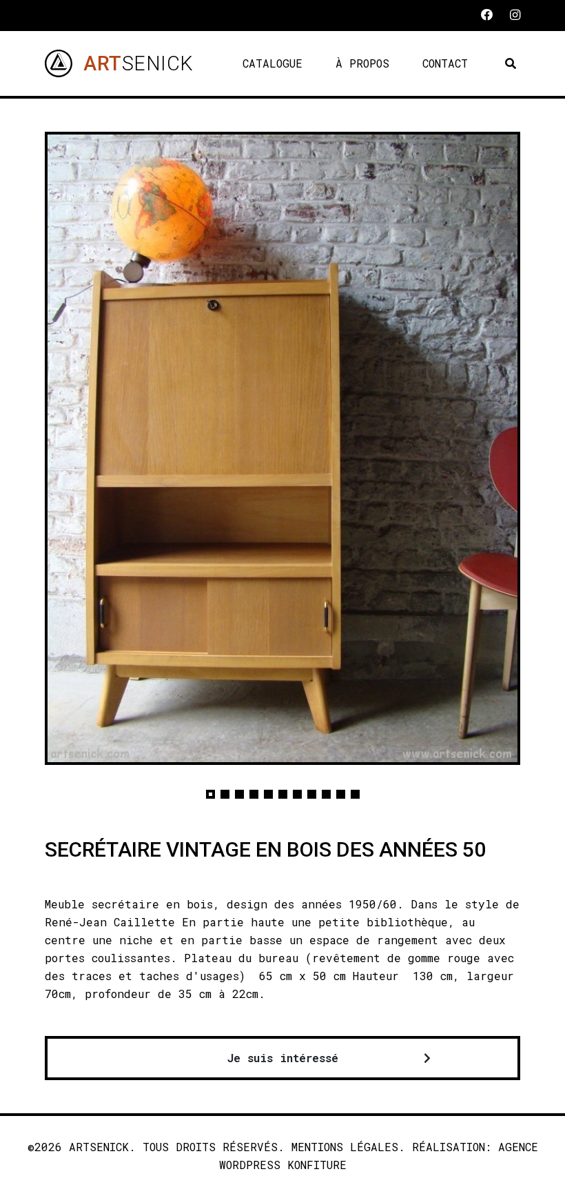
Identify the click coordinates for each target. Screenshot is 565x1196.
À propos (362, 63)
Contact (445, 63)
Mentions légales (344, 1146)
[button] (210, 794)
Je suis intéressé (282, 1057)
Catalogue (272, 63)
